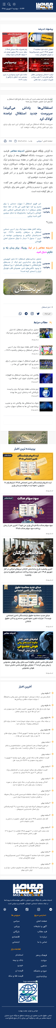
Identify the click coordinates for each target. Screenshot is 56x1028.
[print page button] (5, 141)
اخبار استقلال (46, 307)
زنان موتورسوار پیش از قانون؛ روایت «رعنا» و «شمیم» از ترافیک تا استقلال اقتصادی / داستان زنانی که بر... (26, 844)
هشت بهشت (22, 1011)
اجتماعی (16, 942)
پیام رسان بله (13, 248)
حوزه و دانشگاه (40, 971)
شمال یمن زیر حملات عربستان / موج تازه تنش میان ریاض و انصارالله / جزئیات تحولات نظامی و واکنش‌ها (27, 698)
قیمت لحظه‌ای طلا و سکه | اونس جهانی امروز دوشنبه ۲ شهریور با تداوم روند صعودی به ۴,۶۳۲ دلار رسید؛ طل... (27, 759)
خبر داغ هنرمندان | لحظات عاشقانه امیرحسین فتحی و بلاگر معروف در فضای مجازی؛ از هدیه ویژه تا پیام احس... (27, 795)
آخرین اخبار (25, 687)
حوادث (44, 960)
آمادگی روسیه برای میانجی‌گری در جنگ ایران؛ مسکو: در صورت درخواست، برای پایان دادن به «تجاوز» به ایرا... (26, 783)
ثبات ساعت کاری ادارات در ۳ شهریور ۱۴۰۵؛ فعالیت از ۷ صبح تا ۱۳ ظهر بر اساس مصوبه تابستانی (27, 832)
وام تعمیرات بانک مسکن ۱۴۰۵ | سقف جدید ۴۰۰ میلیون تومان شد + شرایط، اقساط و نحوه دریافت (15, 52)
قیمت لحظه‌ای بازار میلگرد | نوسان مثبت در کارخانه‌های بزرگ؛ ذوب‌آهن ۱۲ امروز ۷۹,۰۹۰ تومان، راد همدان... (26, 771)
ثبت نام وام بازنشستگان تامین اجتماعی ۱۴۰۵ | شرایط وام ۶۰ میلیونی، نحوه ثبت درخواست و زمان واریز (28, 484)
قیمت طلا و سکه (15, 976)
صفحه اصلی (47, 141)
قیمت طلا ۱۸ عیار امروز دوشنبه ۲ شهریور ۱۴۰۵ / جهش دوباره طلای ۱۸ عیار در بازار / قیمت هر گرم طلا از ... (27, 734)
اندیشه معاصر (17, 151)
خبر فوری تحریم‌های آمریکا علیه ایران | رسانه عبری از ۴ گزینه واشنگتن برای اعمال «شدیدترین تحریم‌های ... (27, 808)
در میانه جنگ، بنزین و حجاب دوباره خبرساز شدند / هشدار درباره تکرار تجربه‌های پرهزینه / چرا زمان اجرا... (27, 722)
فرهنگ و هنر (41, 955)
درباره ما (43, 936)
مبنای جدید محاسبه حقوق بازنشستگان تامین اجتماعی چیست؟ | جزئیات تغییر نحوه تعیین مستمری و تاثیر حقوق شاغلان (28, 618)
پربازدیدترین (41, 976)
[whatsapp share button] (20, 314)
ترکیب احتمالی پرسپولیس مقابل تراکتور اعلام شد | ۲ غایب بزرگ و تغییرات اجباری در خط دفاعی (42, 77)
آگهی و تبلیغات (40, 926)
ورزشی (39, 141)
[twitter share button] (38, 314)
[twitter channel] (51, 909)
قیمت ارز (19, 970)
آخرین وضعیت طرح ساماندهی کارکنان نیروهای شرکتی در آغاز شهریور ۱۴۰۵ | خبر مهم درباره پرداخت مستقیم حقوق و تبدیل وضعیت (28, 572)
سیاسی (16, 921)
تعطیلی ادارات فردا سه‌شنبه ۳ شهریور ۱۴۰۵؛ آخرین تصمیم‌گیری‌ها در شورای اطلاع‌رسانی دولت (41, 52)
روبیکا (24, 248)
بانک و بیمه (18, 960)
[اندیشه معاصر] (44, 6)
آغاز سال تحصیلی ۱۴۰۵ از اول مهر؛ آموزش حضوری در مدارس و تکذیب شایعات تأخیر (27, 820)
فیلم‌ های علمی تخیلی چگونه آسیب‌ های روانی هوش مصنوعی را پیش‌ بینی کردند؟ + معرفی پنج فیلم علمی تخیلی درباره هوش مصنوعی (28, 665)
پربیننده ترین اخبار (25, 449)
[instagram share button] (32, 314)
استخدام (19, 955)
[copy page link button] (10, 141)
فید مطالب (42, 931)
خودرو (20, 965)
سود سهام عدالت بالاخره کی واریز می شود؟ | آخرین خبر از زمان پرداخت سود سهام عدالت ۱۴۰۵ (28, 527)
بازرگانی (16, 931)
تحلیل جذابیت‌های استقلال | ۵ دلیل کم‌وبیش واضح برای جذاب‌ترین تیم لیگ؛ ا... (22, 333)
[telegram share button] (26, 314)
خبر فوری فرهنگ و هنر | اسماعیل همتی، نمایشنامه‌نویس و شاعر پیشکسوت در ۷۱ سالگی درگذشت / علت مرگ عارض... (26, 747)
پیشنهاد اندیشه (45, 29)
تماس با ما (42, 942)
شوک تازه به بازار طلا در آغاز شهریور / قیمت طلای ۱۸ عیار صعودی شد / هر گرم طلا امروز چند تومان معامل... (27, 710)
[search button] (9, 4)
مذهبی (44, 965)
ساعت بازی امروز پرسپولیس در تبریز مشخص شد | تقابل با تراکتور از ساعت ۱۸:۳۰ (15, 77)
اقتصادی (16, 936)
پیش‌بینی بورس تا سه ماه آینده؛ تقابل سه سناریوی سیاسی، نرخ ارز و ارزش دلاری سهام (26, 869)
